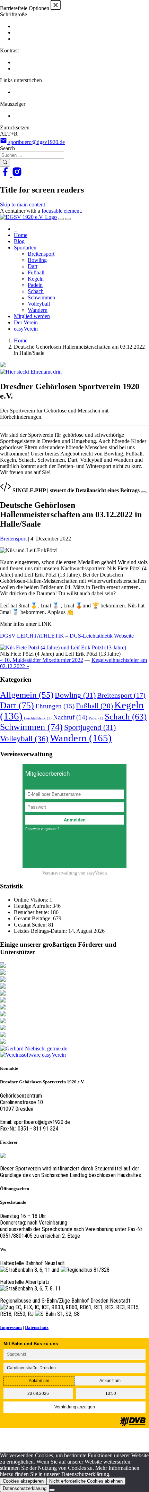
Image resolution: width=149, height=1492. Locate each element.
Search (7, 148)
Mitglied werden (32, 316)
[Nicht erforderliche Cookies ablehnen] (52, 1490)
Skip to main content (22, 204)
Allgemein (26, 694)
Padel (96, 718)
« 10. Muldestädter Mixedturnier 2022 (41, 660)
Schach (36, 291)
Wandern (37, 310)
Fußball (36, 272)
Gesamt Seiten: (31, 925)
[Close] (144, 492)
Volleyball (39, 304)
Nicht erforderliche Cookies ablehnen (86, 1481)
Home (20, 235)
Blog (19, 241)
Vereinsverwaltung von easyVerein (74, 873)
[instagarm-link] (17, 175)
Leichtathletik (38, 718)
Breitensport (41, 254)
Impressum (11, 1327)
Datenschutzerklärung (24, 1488)
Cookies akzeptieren (23, 1481)
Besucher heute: (32, 912)
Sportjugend (90, 727)
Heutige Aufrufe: (33, 906)
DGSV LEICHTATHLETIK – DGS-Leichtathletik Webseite (67, 636)
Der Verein (26, 322)
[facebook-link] (6, 175)
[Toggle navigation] (61, 219)
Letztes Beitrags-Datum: (41, 931)
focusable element (61, 211)
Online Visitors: (32, 900)
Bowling (37, 260)
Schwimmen (41, 297)
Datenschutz (37, 1327)
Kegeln (36, 279)
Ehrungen (54, 706)
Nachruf (70, 717)
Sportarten (25, 247)
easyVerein (26, 329)
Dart (32, 266)
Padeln (35, 285)
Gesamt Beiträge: (33, 918)
